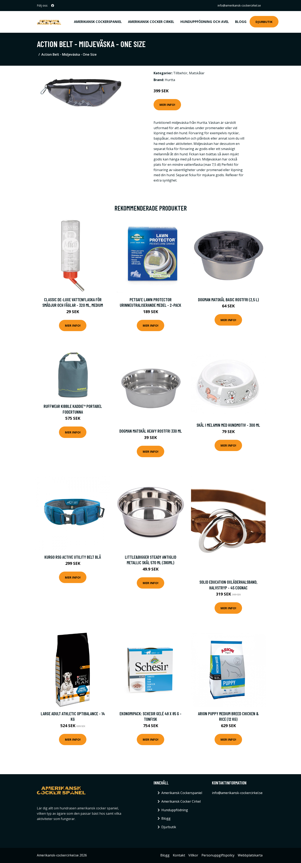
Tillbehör (180, 73)
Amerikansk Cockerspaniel (98, 21)
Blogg (241, 21)
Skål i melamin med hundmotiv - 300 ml (228, 425)
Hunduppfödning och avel (204, 21)
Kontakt (179, 855)
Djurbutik (264, 22)
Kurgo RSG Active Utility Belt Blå (72, 557)
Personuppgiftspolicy (217, 855)
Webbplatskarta (250, 855)
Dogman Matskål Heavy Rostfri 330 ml (150, 430)
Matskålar (197, 73)
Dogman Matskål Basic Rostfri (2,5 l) (228, 299)
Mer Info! (167, 105)
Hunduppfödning (174, 810)
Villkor (193, 855)
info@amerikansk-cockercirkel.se (239, 5)
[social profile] (53, 5)
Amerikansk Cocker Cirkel (151, 21)
